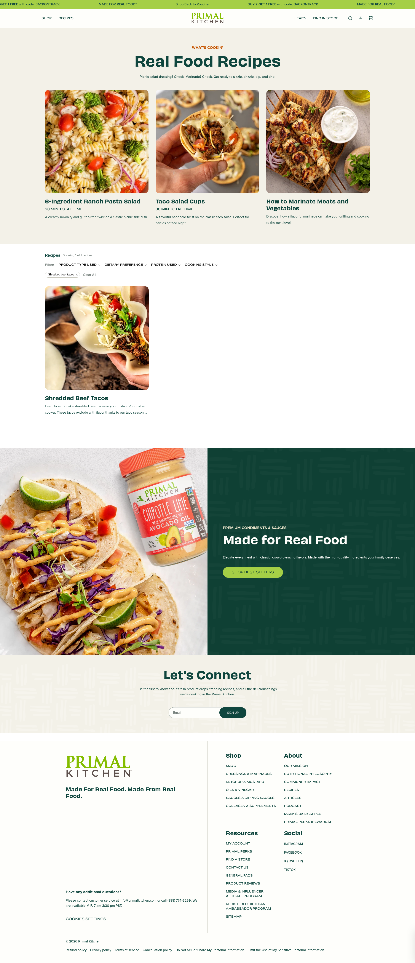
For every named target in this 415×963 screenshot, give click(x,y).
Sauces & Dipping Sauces (250, 798)
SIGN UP (233, 712)
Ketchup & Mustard (245, 782)
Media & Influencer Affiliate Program (244, 893)
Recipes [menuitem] (66, 18)
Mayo (231, 766)
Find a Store (238, 859)
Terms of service (127, 949)
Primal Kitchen (89, 941)
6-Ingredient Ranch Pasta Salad (93, 201)
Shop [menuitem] (47, 18)
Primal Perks (239, 851)
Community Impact (302, 782)
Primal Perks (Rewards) (307, 822)
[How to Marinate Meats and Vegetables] (318, 141)
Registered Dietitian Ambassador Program (248, 906)
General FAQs (239, 875)
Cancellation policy (157, 949)
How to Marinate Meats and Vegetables (307, 204)
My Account (238, 843)
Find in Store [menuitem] (325, 18)
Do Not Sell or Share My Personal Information (210, 949)
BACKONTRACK (47, 4)
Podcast (293, 806)
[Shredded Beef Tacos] (97, 338)
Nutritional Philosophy (308, 774)
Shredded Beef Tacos (76, 397)
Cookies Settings (86, 919)
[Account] (360, 18)
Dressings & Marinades (249, 774)
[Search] (350, 18)
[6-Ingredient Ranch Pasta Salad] (96, 141)
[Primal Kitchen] (207, 18)
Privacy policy (100, 949)
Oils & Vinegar (240, 790)
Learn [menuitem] (300, 18)
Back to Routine (196, 4)
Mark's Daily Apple (302, 814)
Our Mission (296, 766)
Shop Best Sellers (253, 572)
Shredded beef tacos (61, 274)
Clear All (89, 274)
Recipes (291, 790)
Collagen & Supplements (251, 806)
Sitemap (234, 916)
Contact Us (237, 867)
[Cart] (371, 18)
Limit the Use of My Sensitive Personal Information (286, 949)
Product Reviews (243, 883)
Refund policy (76, 949)
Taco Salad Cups (180, 201)
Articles (292, 798)
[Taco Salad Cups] (207, 141)
